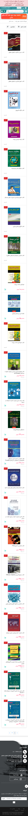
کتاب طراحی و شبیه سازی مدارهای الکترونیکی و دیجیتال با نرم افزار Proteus (14, 459)
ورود (23, 8)
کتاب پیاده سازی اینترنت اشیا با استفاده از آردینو (14, 401)
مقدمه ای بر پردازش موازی (18, 314)
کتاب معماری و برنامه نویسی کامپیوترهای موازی (15, 663)
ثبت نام (19, 8)
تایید (3, 799)
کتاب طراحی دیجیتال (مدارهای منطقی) (15, 256)
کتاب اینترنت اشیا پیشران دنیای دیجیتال (15, 633)
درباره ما (22, 810)
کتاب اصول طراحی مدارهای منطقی (16, 81)
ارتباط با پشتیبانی (21, 766)
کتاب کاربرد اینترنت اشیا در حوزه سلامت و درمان (14, 517)
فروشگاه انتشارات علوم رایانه (21, 21)
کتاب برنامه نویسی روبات (18, 139)
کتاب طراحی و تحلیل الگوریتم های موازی (15, 604)
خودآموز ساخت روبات (19, 285)
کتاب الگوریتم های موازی (18, 226)
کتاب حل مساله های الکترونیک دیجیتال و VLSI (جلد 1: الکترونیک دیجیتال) (15, 721)
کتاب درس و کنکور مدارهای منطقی (16, 52)
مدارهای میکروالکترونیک (18, 430)
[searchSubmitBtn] (8, 11)
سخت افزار (11, 21)
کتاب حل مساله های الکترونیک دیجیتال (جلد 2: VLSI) (14, 692)
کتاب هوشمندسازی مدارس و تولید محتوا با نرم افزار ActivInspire (14, 372)
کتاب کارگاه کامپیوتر (20, 110)
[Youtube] (26, 786)
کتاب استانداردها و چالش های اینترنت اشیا (14, 488)
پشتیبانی (16, 810)
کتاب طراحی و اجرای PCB (18, 546)
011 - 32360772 (17, 752)
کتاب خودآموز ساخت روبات (18, 343)
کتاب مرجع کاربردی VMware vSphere (15, 575)
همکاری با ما (12, 809)
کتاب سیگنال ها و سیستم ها (18, 168)
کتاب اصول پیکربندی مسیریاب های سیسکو (14, 197)
